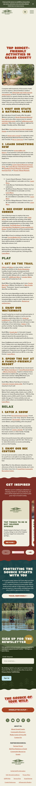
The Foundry (16, 419)
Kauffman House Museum (12, 168)
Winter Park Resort (10, 369)
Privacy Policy (6, 671)
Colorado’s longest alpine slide (12, 384)
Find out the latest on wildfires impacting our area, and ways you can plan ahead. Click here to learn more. (16, 3)
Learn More (9, 192)
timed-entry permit (14, 135)
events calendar (17, 429)
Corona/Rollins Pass (14, 237)
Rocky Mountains (23, 269)
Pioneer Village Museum (21, 170)
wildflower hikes (14, 277)
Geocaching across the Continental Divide (17, 130)
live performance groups (19, 415)
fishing (23, 324)
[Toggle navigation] (31, 11)
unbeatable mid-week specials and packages (17, 93)
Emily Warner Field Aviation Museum (20, 166)
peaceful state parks (8, 121)
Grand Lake (13, 332)
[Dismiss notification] (33, 4)
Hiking (4, 267)
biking (11, 267)
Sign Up (6, 678)
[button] (13, 552)
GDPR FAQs (16, 671)
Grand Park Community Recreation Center (17, 470)
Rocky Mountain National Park (17, 118)
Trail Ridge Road (15, 225)
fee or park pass (17, 139)
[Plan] (25, 11)
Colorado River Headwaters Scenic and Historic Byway (17, 228)
